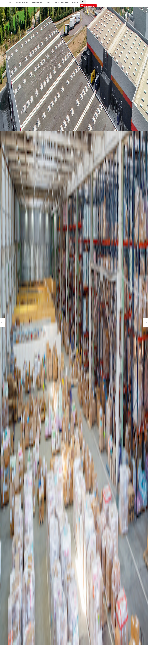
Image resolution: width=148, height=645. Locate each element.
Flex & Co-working (61, 2)
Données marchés (21, 2)
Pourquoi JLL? (37, 2)
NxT (48, 2)
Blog (9, 2)
